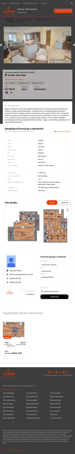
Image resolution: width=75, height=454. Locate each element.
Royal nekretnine (32, 396)
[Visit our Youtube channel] (56, 372)
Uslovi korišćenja (65, 375)
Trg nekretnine (55, 411)
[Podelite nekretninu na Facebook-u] (7, 92)
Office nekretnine (9, 400)
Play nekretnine (55, 407)
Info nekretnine (8, 396)
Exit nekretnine (31, 407)
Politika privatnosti (51, 375)
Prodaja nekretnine (33, 418)
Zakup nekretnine (9, 418)
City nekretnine (31, 393)
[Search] (70, 11)
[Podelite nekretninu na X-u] (11, 92)
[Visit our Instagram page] (53, 372)
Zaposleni (44, 3)
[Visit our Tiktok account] (67, 372)
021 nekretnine (55, 393)
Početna (4, 3)
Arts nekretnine (8, 414)
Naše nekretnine (15, 3)
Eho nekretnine (8, 404)
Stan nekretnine (8, 407)
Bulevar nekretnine (56, 396)
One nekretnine (31, 414)
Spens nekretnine (32, 404)
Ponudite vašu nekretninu (30, 3)
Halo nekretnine (31, 400)
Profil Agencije (30, 294)
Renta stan (54, 414)
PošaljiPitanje (54, 297)
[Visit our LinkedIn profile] (64, 372)
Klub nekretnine (55, 400)
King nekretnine (31, 411)
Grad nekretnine (8, 393)
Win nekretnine (55, 404)
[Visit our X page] (60, 372)
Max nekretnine (8, 411)
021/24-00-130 (21, 12)
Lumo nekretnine (56, 418)
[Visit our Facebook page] (49, 372)
